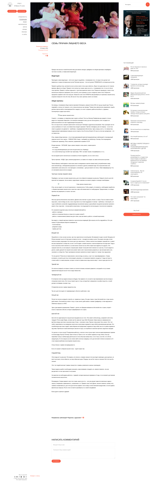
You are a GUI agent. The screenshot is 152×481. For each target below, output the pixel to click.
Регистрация (22, 11)
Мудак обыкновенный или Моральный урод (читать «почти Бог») (140, 94)
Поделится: (45, 53)
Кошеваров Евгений (43, 50)
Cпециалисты (22, 16)
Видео (25, 22)
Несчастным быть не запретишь (140, 129)
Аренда (24, 29)
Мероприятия (22, 24)
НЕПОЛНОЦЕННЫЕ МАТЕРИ (139, 190)
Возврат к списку (35, 475)
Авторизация (12, 11)
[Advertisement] (83, 57)
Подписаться (136, 214)
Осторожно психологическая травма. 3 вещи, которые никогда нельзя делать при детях (140, 112)
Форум (25, 27)
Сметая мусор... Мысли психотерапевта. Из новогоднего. (137, 172)
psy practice (19, 5)
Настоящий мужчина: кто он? (139, 136)
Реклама (24, 32)
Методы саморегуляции (137, 103)
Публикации (23, 19)
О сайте (24, 34)
